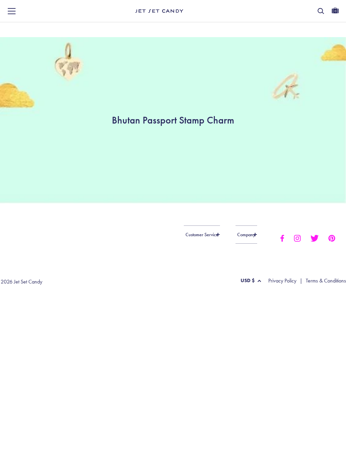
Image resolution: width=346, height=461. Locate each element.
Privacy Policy (282, 280)
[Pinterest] (331, 237)
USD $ (248, 280)
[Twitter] (315, 237)
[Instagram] (297, 237)
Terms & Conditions (326, 280)
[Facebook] (282, 237)
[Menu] (11, 11)
